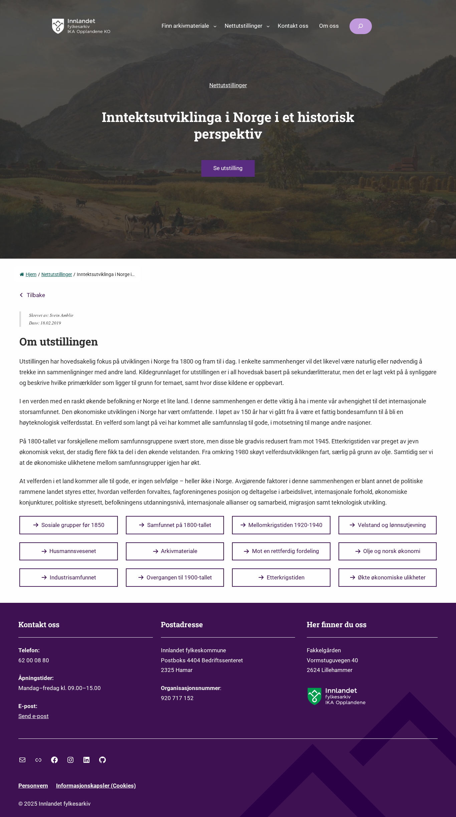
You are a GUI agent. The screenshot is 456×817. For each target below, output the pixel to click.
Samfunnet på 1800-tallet (179, 525)
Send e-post (33, 716)
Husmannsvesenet (72, 551)
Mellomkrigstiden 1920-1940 (285, 525)
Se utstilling (228, 168)
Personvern (33, 785)
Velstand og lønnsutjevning (392, 525)
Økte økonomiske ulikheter (392, 577)
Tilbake (36, 295)
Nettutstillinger (228, 85)
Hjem (31, 274)
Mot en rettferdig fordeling (285, 551)
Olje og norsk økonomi (391, 551)
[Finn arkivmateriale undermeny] (215, 26)
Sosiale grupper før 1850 (72, 525)
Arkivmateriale (179, 551)
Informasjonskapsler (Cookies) (96, 785)
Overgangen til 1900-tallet (179, 577)
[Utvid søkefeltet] (361, 26)
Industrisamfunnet (73, 577)
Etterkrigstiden (285, 577)
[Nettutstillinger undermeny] (268, 26)
